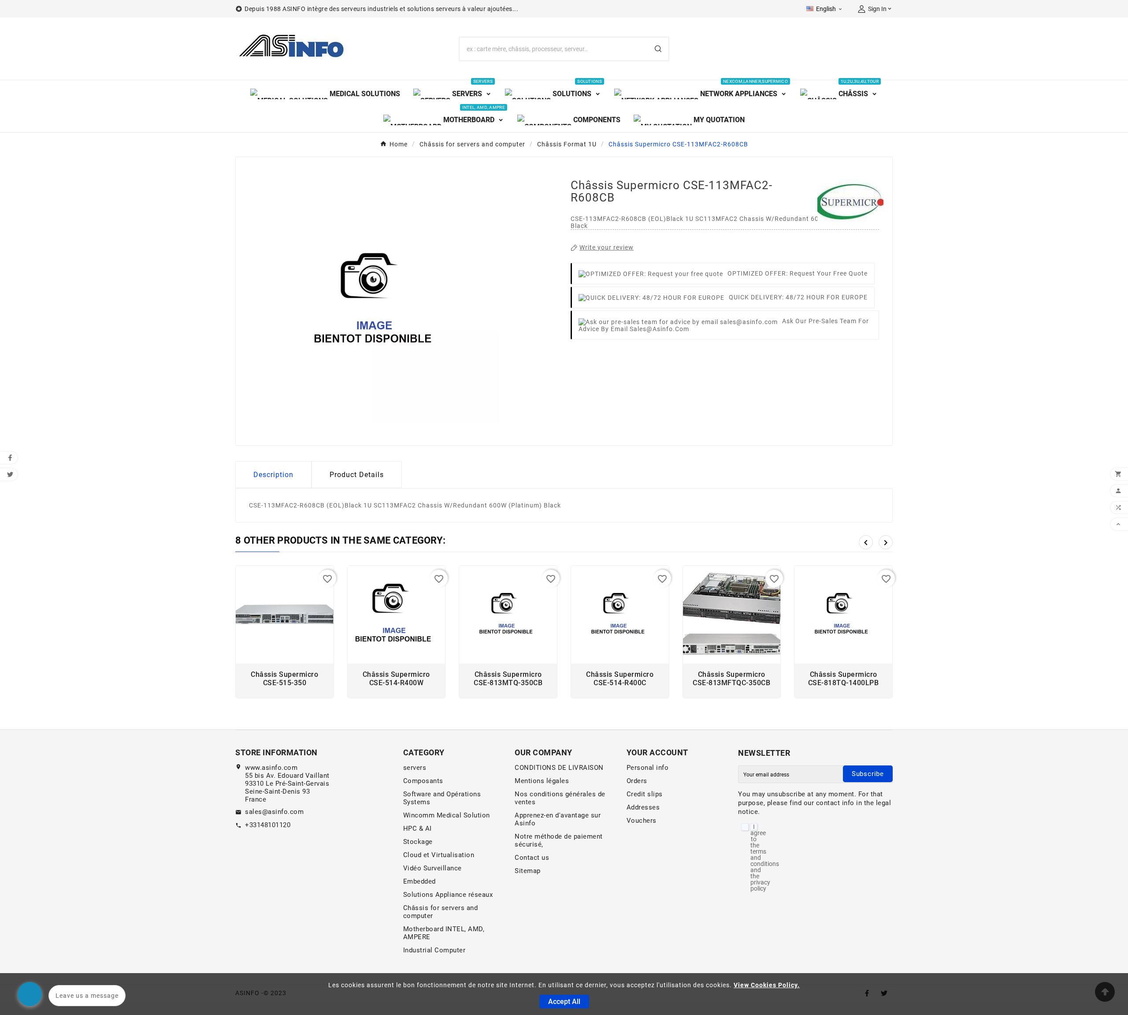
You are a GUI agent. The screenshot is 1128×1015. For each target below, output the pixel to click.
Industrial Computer (434, 950)
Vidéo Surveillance (432, 868)
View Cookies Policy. (767, 985)
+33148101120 (267, 825)
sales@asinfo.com (274, 812)
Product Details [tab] (357, 474)
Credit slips (645, 794)
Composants (423, 781)
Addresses (643, 807)
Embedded (419, 881)
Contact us (532, 858)
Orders (637, 781)
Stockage (418, 842)
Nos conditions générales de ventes (560, 798)
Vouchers (642, 821)
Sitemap (528, 871)
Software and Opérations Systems (442, 798)
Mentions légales (542, 781)
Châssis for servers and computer (440, 912)
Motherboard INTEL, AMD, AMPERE (444, 933)
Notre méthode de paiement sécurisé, (559, 840)
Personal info (648, 768)
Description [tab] (273, 474)
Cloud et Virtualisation (439, 855)
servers (415, 768)
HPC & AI (417, 828)
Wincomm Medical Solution (446, 815)
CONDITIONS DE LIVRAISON (559, 768)
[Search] (658, 48)
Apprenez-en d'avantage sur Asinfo (558, 819)
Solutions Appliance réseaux (448, 895)
